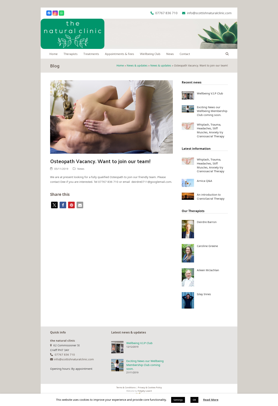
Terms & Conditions (126, 387)
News (80, 169)
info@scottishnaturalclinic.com (209, 13)
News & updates (137, 65)
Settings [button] (178, 399)
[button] (227, 54)
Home (120, 65)
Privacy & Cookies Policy (150, 387)
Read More (210, 399)
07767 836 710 (166, 13)
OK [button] (194, 399)
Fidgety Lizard (145, 390)
